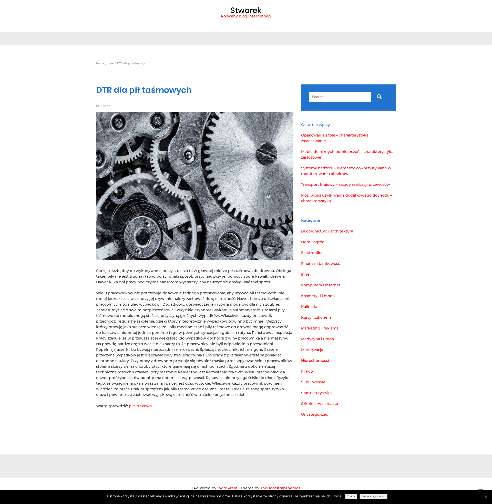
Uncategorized (315, 414)
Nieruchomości (315, 360)
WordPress (227, 488)
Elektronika (311, 252)
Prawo (307, 371)
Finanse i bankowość (320, 263)
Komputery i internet (321, 285)
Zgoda (351, 496)
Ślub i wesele (313, 382)
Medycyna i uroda (317, 339)
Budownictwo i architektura (327, 231)
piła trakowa (140, 406)
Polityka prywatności (373, 496)
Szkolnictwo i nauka (319, 403)
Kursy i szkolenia (316, 317)
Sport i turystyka (316, 393)
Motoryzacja (312, 349)
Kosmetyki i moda (318, 296)
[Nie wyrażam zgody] (485, 496)
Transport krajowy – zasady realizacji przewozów (345, 184)
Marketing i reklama (320, 328)
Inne (106, 106)
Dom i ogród (313, 242)
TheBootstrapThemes (280, 488)
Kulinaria (309, 306)
